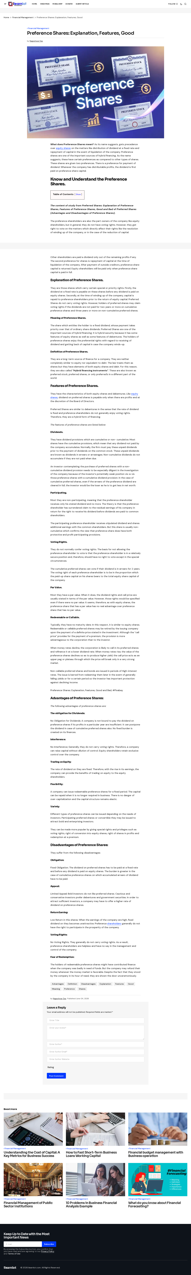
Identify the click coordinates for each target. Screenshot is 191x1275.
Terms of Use (14, 1253)
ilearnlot (10, 1267)
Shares (82, 989)
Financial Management (23, 17)
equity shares (63, 148)
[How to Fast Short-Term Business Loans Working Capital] (95, 1129)
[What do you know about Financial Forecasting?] (157, 1179)
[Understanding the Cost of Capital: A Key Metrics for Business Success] (33, 1129)
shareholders (114, 923)
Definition (72, 984)
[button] (5, 4)
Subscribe (49, 1244)
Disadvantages (88, 984)
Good (131, 984)
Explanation (105, 984)
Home (6, 17)
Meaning (56, 989)
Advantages (58, 984)
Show (78, 194)
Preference (69, 989)
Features (119, 984)
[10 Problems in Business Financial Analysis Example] (95, 1179)
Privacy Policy (47, 1251)
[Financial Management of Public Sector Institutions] (33, 1179)
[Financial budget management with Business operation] (157, 1129)
